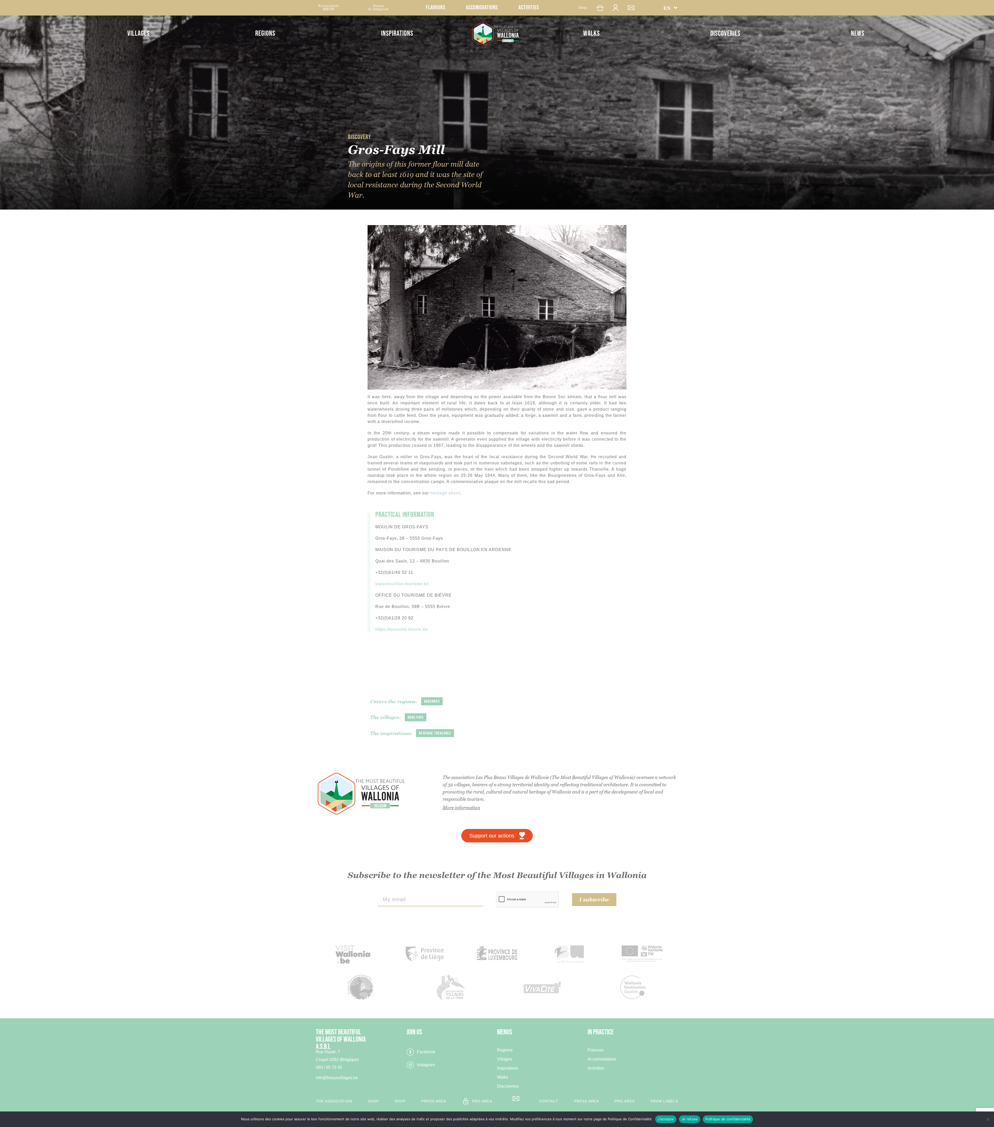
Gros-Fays (415, 717)
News (857, 33)
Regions (265, 33)
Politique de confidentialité (727, 1119)
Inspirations (397, 33)
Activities (528, 7)
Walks (591, 33)
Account (618, 8)
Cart (601, 8)
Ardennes (432, 701)
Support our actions (491, 836)
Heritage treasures (435, 733)
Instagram (426, 1065)
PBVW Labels (664, 1101)
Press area (433, 1101)
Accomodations (482, 7)
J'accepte (666, 1119)
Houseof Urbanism (378, 7)
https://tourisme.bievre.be (401, 629)
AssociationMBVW (328, 7)
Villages (138, 33)
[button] (670, 8)
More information (461, 807)
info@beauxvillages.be (337, 1078)
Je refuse (690, 1119)
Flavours (435, 7)
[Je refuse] (987, 1119)
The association (334, 1101)
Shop (582, 8)
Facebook (426, 1052)
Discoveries (725, 33)
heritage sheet (445, 493)
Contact (633, 8)
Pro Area (482, 1101)
